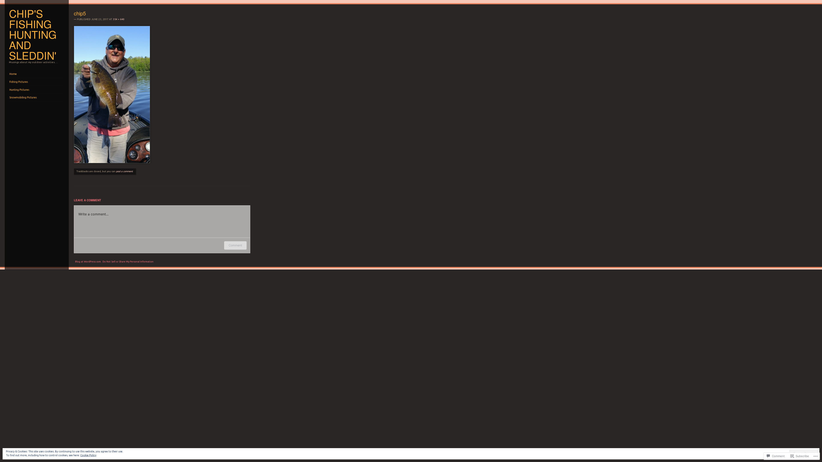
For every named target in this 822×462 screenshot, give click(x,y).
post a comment (124, 171)
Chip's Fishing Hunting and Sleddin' (33, 34)
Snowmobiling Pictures (23, 97)
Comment (235, 245)
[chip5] (112, 162)
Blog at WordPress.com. (88, 261)
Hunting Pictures (19, 89)
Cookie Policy (88, 455)
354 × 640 (118, 19)
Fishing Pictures (18, 81)
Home (13, 74)
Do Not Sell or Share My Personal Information (128, 261)
